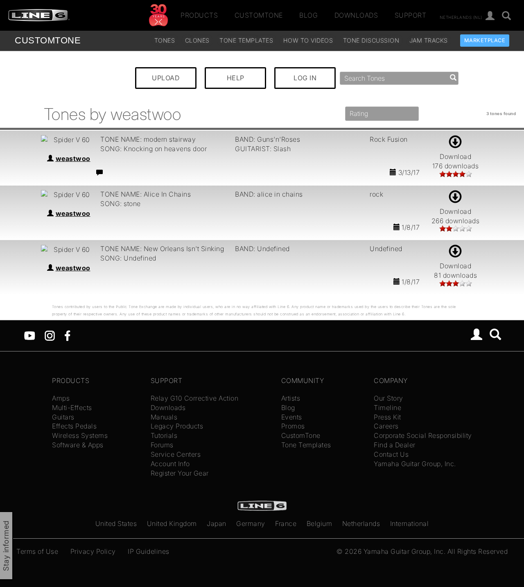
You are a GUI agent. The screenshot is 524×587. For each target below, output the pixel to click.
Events (291, 417)
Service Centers (176, 454)
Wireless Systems (80, 435)
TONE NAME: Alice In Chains (145, 194)
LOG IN (305, 78)
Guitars (63, 417)
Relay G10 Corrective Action (195, 398)
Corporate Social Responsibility (423, 435)
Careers (386, 426)
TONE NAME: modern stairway (148, 139)
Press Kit (387, 417)
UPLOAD (166, 78)
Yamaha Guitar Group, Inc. (415, 464)
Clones (197, 40)
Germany (250, 523)
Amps (61, 398)
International (409, 523)
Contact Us (391, 454)
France (285, 523)
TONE (48, 40)
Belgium (319, 523)
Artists (290, 398)
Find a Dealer (395, 445)
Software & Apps (78, 445)
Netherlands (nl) (461, 16)
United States (116, 523)
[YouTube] (30, 335)
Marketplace (485, 40)
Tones (164, 40)
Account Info (170, 464)
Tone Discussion (371, 40)
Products (199, 15)
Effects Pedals (74, 426)
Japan (216, 523)
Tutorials (164, 435)
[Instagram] (50, 335)
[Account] (490, 16)
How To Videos (308, 40)
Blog (308, 15)
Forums (162, 445)
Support (411, 15)
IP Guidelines (148, 551)
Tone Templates (246, 40)
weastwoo (73, 158)
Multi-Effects (72, 407)
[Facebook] (67, 335)
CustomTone (259, 15)
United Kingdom (172, 523)
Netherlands (361, 523)
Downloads (356, 15)
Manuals (164, 417)
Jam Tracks (428, 40)
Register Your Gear (180, 473)
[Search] (506, 16)
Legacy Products (177, 426)
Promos (293, 426)
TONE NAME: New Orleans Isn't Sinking (162, 249)
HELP (235, 78)
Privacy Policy (93, 551)
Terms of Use (37, 551)
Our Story (388, 398)
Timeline (387, 407)
